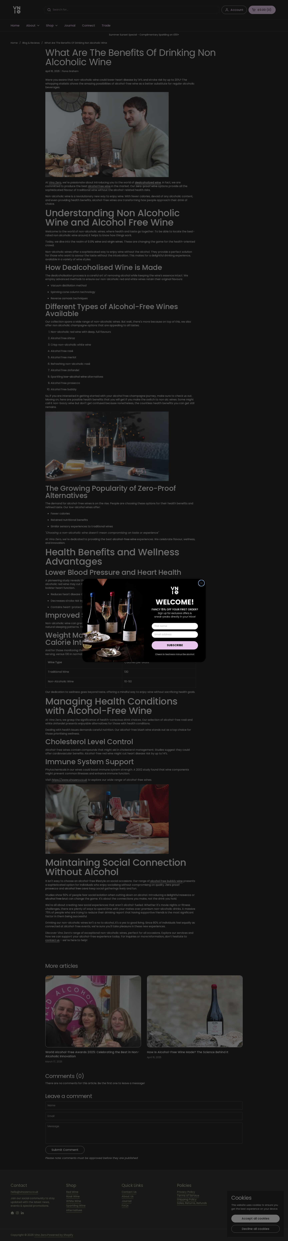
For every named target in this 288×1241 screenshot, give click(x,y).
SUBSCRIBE (175, 645)
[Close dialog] (201, 583)
